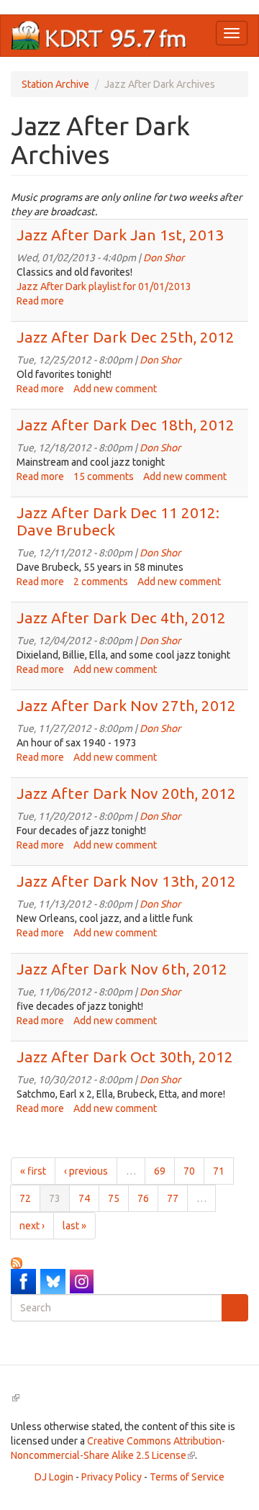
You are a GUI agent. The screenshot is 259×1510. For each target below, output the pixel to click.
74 (84, 1198)
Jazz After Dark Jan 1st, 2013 (120, 234)
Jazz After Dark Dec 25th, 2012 (126, 336)
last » (74, 1225)
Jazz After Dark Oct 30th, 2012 (125, 1056)
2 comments (100, 581)
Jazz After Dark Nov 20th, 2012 (126, 793)
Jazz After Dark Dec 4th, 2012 (121, 617)
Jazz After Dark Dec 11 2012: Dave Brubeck (118, 521)
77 (172, 1198)
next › (32, 1225)
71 (218, 1171)
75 (113, 1198)
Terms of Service (187, 1477)
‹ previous (86, 1171)
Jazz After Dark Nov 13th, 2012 (126, 881)
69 (159, 1171)
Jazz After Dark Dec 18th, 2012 (126, 424)
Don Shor (163, 257)
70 (189, 1171)
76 (143, 1198)
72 (25, 1198)
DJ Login (54, 1477)
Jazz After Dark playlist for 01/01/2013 (104, 286)
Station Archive (55, 84)
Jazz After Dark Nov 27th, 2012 (126, 705)
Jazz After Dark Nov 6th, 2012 (122, 968)
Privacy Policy (111, 1477)
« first (33, 1171)
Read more (40, 301)
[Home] (99, 35)
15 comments (103, 476)
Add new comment (115, 388)
